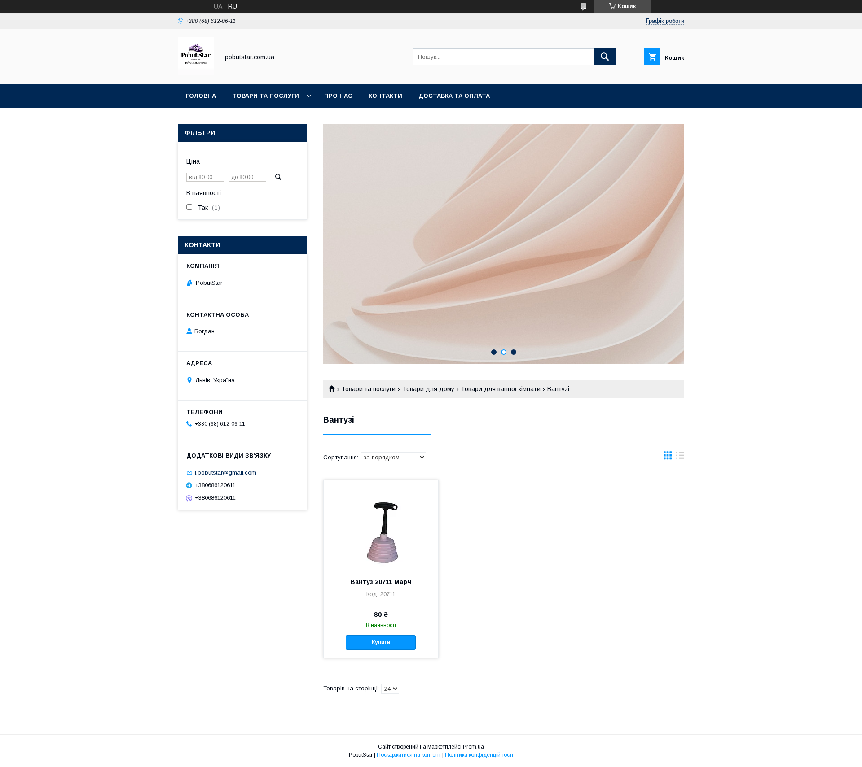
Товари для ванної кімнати (501, 388)
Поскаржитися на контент (409, 755)
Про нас (338, 95)
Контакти (385, 95)
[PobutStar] (196, 72)
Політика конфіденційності (479, 755)
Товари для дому (428, 388)
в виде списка (680, 457)
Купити (381, 642)
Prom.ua (473, 747)
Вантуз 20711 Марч (380, 581)
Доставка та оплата (454, 95)
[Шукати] (605, 56)
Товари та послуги (265, 95)
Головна (201, 95)
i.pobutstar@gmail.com (225, 472)
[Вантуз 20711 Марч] (381, 525)
